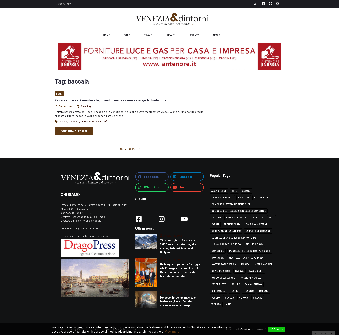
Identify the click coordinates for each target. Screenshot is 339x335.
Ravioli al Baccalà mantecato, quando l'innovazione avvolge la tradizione (110, 100)
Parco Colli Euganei (223, 277)
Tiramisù (249, 291)
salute (236, 284)
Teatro (234, 291)
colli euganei (262, 197)
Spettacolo (218, 291)
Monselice (217, 251)
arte (234, 191)
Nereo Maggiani (264, 264)
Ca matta (74, 121)
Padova (239, 271)
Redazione (65, 106)
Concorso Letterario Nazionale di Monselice (238, 211)
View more (172, 331)
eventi (215, 224)
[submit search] (255, 4)
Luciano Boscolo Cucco (226, 244)
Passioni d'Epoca (251, 277)
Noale (95, 121)
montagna (217, 257)
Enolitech (258, 217)
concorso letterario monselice (230, 204)
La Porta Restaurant (258, 231)
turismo (264, 291)
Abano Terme (219, 191)
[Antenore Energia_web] (169, 56)
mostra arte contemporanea (246, 257)
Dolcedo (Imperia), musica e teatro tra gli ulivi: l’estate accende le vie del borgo (177, 301)
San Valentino (253, 284)
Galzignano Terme (257, 224)
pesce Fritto (218, 284)
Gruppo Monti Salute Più (226, 231)
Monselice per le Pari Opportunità (249, 251)
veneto (215, 297)
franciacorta (232, 224)
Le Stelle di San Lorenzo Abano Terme (233, 237)
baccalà (63, 121)
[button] (152, 176)
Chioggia (243, 197)
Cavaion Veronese (222, 197)
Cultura (216, 217)
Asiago (246, 191)
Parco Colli (256, 271)
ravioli (103, 121)
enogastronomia (236, 217)
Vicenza (216, 304)
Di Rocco (86, 121)
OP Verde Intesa (220, 271)
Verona (243, 297)
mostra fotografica (223, 264)
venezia (229, 297)
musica (245, 264)
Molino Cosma (254, 244)
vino (228, 304)
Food (59, 93)
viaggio (257, 297)
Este (271, 217)
